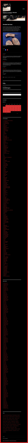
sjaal (15, 427)
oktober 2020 (5, 298)
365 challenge (15, 415)
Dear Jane (5, 152)
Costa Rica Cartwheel (7, 151)
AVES (4, 131)
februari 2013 (5, 366)
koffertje (5, 191)
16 (9, 108)
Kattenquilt (5, 183)
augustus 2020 (6, 300)
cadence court (17, 418)
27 (19, 110)
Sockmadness (6, 244)
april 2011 (5, 388)
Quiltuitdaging (6, 232)
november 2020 (6, 297)
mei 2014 (5, 351)
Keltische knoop (6, 184)
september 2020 (6, 299)
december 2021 (6, 288)
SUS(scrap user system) (7, 254)
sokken (5, 245)
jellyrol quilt (5, 177)
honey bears (5, 172)
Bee (7, 418)
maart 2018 (5, 328)
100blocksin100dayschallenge (7, 415)
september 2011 (6, 383)
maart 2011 (5, 389)
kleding (5, 188)
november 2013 (6, 357)
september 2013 (6, 359)
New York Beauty (6, 219)
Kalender (5, 181)
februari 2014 (5, 354)
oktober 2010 (5, 394)
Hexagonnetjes (6, 171)
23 (9, 110)
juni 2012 (5, 374)
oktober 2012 (5, 370)
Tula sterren (5, 259)
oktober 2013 (5, 358)
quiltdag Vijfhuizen (6, 229)
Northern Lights (6, 221)
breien (13, 418)
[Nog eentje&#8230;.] (12, 64)
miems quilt (7, 424)
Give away (5, 166)
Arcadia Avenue (6, 129)
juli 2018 (5, 325)
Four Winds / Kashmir (7, 161)
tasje (4, 255)
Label (4, 195)
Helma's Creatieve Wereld (10, 12)
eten (14, 419)
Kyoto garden (5, 194)
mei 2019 (5, 315)
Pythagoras (5, 228)
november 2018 (6, 321)
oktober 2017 (5, 332)
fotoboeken (5, 160)
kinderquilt (5, 185)
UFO (17, 430)
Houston (5, 173)
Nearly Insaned (6, 218)
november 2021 (6, 289)
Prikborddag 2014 (6, 226)
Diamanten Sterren (6, 153)
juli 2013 (5, 361)
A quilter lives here (6, 123)
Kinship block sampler (7, 186)
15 (6, 108)
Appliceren (5, 128)
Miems (4, 424)
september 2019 (6, 311)
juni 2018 (5, 326)
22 (6, 110)
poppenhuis (5, 225)
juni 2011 (5, 386)
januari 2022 (5, 287)
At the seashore (6, 130)
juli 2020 (5, 301)
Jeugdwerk (5, 178)
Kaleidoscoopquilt (6, 180)
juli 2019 (5, 313)
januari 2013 (5, 367)
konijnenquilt (6, 192)
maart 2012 (5, 377)
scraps (4, 240)
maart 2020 (5, 305)
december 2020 (6, 296)
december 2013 (6, 356)
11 (14, 107)
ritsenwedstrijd (6, 236)
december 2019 (6, 308)
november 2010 (6, 393)
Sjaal (4, 243)
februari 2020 (5, 306)
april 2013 (5, 364)
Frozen (5, 162)
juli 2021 (5, 291)
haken (9, 421)
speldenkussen (6, 246)
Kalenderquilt (6, 182)
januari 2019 (5, 319)
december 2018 (6, 320)
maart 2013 (5, 365)
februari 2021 (5, 294)
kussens (5, 193)
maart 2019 (5, 317)
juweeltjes (5, 179)
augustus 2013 (6, 360)
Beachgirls (4, 418)
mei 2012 (5, 375)
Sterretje (5, 251)
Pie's (4, 224)
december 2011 (6, 380)
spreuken (5, 249)
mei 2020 (5, 303)
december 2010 (6, 392)
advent (19, 415)
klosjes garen (5, 190)
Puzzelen (5, 227)
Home (4, 436)
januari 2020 (5, 307)
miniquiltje (18, 424)
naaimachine (5, 217)
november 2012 (6, 369)
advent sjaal (5, 125)
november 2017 (6, 331)
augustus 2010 (6, 396)
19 (17, 108)
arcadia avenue (17, 416)
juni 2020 (5, 302)
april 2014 (5, 352)
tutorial (5, 261)
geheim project (6, 165)
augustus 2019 (6, 312)
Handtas (5, 169)
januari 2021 (5, 295)
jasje (4, 176)
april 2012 (5, 376)
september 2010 (6, 395)
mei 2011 (5, 387)
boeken (10, 418)
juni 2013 (5, 362)
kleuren (5, 189)
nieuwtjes (5, 220)
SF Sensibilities (6, 241)
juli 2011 (5, 385)
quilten (5, 230)
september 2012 (6, 371)
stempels (5, 250)
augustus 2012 (6, 372)
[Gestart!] (12, 57)
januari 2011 (5, 391)
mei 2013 (5, 363)
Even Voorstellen (5, 438)
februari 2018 (5, 329)
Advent (5, 124)
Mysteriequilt (5, 216)
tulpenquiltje (5, 260)
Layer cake (5, 196)
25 (14, 110)
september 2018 (6, 323)
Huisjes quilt (5, 174)
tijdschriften (5, 258)
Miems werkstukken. (13, 424)
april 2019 (5, 316)
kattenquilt (4, 422)
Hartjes (5, 170)
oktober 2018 (5, 322)
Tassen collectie (6, 256)
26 (17, 110)
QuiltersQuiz (5, 231)
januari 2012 (5, 379)
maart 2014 (5, 353)
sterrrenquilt (5, 252)
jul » (17, 113)
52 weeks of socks (6, 122)
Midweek (17, 422)
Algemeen (5, 126)
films (4, 159)
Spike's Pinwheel (6, 248)
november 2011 (6, 381)
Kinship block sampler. (7, 187)
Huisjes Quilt (13, 421)
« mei (6, 113)
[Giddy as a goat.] (12, 71)
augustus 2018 (6, 324)
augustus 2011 (6, 384)
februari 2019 (5, 318)
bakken (5, 132)
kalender (17, 421)
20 (19, 108)
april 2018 (5, 327)
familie (5, 158)
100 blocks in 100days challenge (8, 120)
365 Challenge (6, 121)
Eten (4, 156)
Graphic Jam (5, 167)
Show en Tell (5, 242)
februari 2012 (5, 378)
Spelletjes (5, 247)
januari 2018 (5, 330)
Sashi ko (5, 238)
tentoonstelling (6, 257)
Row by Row (5, 237)
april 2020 (5, 304)
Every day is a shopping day (7, 157)
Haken (4, 168)
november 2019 (6, 309)
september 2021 (6, 290)
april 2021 (5, 292)
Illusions (5, 175)
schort (4, 239)
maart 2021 (5, 293)
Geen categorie (6, 164)
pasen (4, 223)
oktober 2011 (5, 382)
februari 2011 (5, 390)
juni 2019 (5, 314)
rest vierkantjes (6, 235)
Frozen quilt (5, 163)
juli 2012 (5, 373)
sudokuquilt (5, 253)
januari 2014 (5, 355)
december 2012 (6, 368)
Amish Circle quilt (6, 127)
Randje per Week (6, 234)
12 (17, 107)
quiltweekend (5, 233)
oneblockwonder (6, 222)
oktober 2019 (5, 310)
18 (14, 108)
